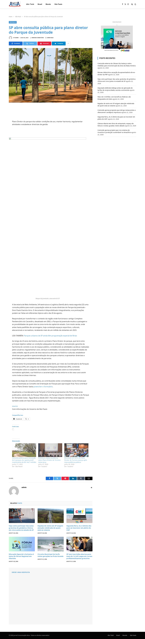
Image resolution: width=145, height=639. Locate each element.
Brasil (40, 4)
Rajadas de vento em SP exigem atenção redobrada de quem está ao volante (50, 528)
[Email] (3, 136)
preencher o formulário (43, 386)
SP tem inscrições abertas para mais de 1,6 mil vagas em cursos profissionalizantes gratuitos (79, 556)
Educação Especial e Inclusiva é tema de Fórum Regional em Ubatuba (21, 556)
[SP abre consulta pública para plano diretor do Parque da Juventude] (50, 75)
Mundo (48, 4)
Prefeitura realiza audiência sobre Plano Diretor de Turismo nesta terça (49, 460)
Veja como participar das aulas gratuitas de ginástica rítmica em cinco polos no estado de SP (21, 528)
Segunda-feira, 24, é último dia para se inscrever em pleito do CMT (78, 528)
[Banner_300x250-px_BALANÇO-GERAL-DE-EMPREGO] (117, 39)
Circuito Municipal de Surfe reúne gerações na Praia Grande (50, 555)
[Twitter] (3, 118)
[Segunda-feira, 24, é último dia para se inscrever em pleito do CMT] (79, 515)
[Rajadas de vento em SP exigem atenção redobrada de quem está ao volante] (51, 515)
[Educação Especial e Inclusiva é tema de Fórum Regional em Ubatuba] (22, 544)
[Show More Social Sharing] (68, 43)
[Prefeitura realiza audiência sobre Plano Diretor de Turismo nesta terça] (50, 450)
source (15, 406)
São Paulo (58, 4)
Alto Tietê (30, 4)
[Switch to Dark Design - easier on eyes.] (135, 4)
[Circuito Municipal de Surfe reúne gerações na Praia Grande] (51, 544)
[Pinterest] (3, 127)
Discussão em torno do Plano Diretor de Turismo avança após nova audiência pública (75, 460)
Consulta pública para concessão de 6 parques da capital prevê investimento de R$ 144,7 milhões (24, 460)
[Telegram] (3, 132)
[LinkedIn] (3, 122)
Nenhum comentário (38, 37)
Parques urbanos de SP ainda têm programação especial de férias (50, 335)
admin (16, 37)
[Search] (132, 4)
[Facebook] (3, 113)
